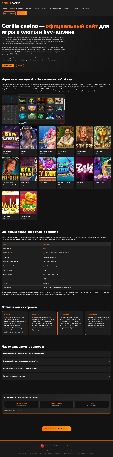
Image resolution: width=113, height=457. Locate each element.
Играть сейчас (8, 65)
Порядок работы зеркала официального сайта (20, 361)
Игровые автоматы (55, 8)
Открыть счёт (21, 13)
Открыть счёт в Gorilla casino (56, 429)
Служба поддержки (16, 8)
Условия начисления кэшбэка (14, 376)
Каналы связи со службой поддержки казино (20, 368)
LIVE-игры (75, 8)
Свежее (4, 8)
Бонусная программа (32, 8)
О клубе (44, 8)
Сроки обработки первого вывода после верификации (23, 353)
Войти (20, 65)
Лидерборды (85, 8)
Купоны (66, 8)
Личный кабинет (9, 13)
